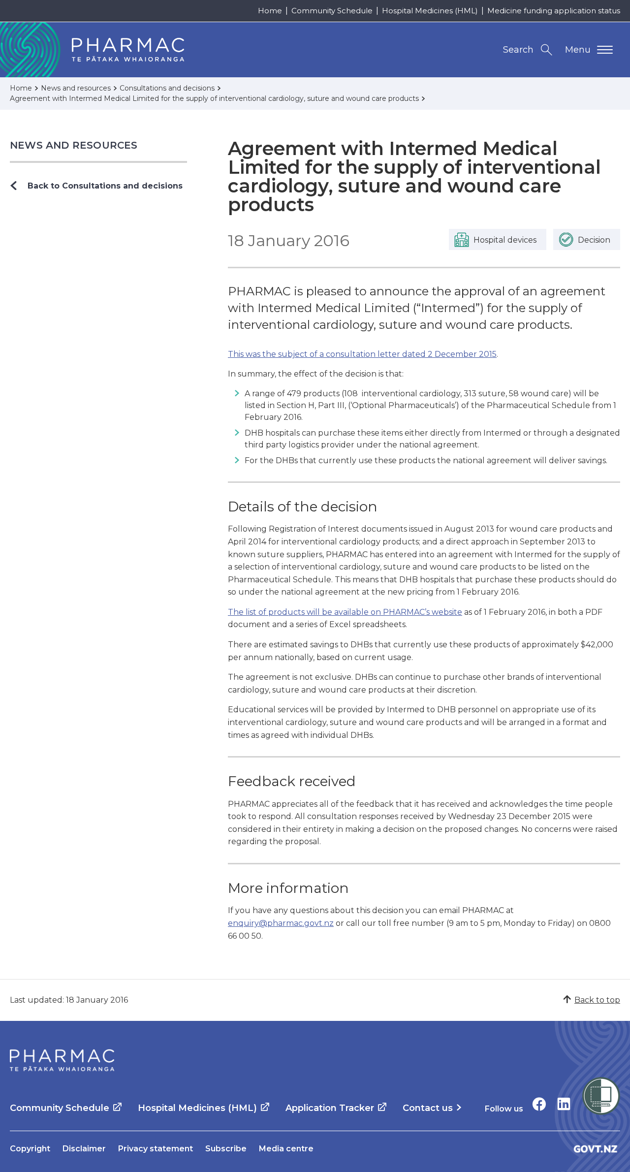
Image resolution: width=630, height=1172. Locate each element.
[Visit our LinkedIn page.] (563, 1103)
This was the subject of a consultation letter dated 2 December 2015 (362, 354)
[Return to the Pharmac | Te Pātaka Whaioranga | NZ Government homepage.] (62, 1060)
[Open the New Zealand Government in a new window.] (595, 1148)
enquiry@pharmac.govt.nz (281, 923)
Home (270, 10)
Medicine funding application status (553, 10)
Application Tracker (329, 1108)
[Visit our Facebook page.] (539, 1103)
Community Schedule (332, 10)
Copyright (30, 1148)
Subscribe (226, 1148)
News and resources (74, 145)
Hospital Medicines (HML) (430, 10)
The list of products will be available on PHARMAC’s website (345, 612)
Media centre (286, 1148)
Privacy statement (155, 1148)
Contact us (428, 1108)
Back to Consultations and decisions (105, 185)
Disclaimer (84, 1148)
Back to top (597, 1000)
